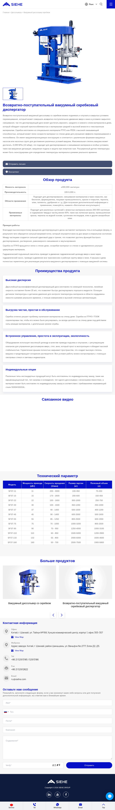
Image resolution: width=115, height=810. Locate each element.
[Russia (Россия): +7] (6, 712)
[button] (13, 94)
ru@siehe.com (18, 679)
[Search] (101, 4)
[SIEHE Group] (12, 4)
